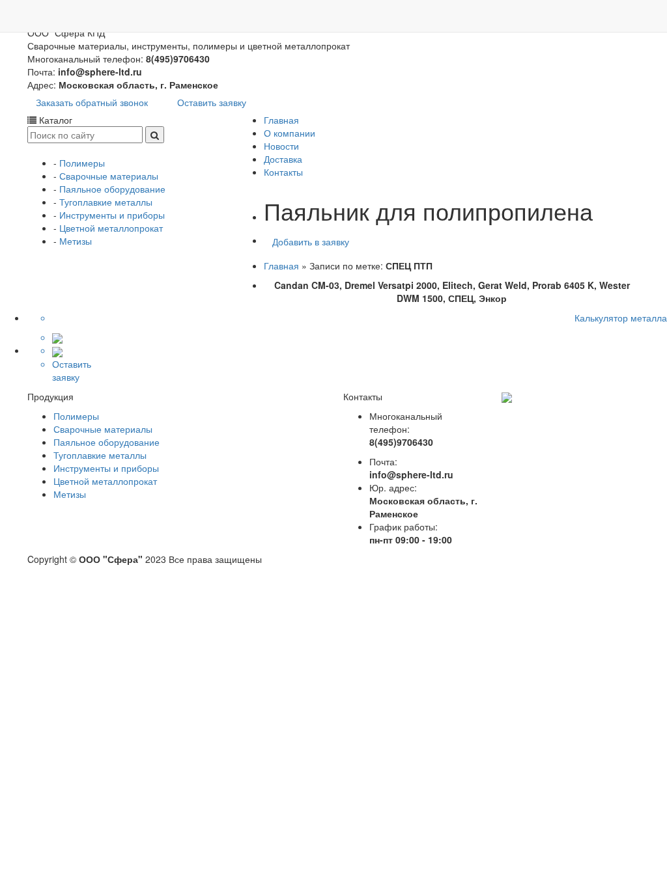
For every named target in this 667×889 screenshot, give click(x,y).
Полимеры (82, 162)
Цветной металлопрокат (111, 227)
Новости (281, 145)
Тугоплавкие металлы (105, 201)
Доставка (283, 158)
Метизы (75, 240)
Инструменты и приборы (112, 214)
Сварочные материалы (108, 175)
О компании (289, 132)
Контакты (283, 171)
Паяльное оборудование (112, 188)
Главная (281, 119)
